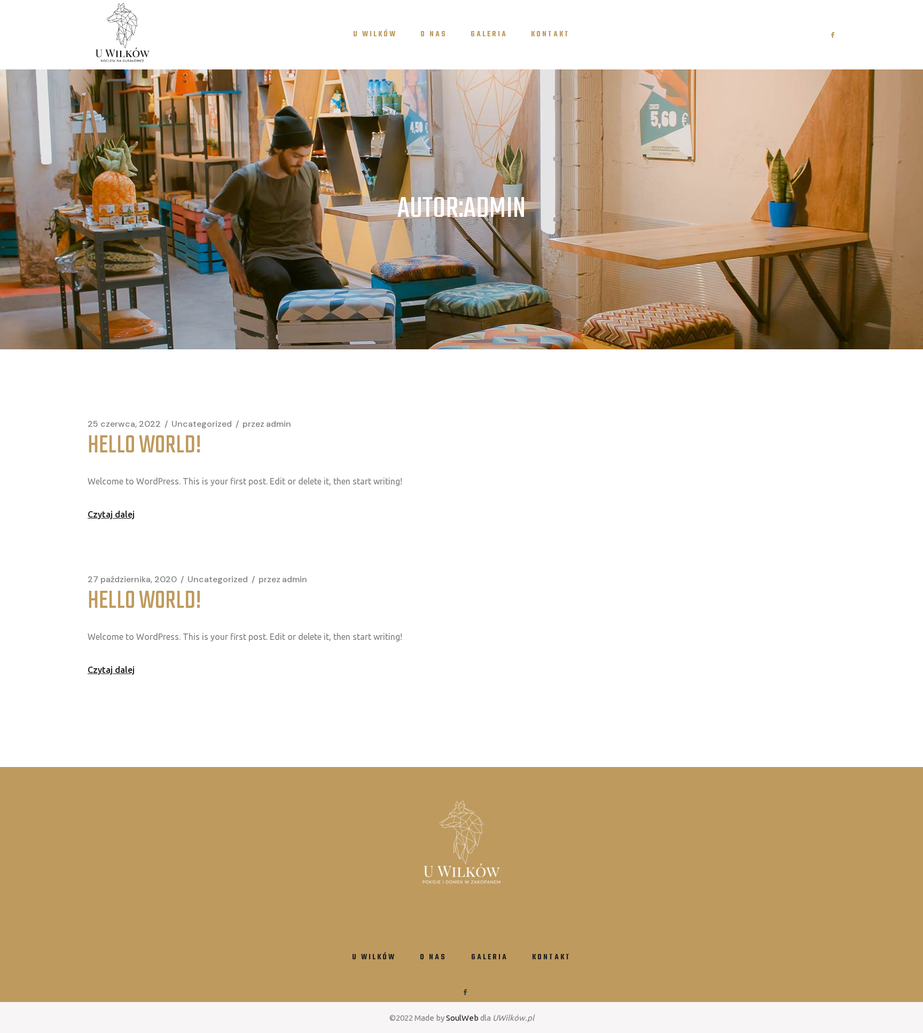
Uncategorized (201, 424)
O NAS (433, 957)
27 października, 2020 (132, 579)
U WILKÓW (374, 957)
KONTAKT (551, 957)
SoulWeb (462, 1017)
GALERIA (489, 957)
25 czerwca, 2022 (124, 424)
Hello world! (144, 446)
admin (267, 424)
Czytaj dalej (111, 514)
